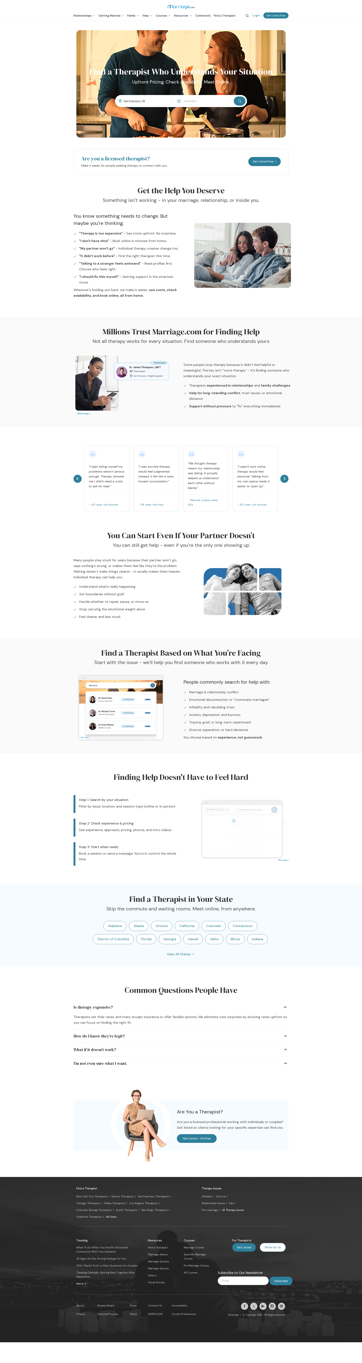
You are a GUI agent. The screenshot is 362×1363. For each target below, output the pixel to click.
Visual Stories (156, 1282)
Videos (152, 1275)
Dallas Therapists (114, 1203)
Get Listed (244, 1247)
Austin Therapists (126, 1210)
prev (78, 479)
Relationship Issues (213, 1203)
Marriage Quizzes (158, 1261)
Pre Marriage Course (196, 1265)
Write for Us (273, 1247)
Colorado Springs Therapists (94, 1210)
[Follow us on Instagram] (272, 1306)
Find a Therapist (86, 1188)
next (284, 479)
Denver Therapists (122, 1196)
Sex (231, 1203)
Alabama (115, 926)
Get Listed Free (275, 15)
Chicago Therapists (88, 1203)
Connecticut (242, 926)
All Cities (111, 1216)
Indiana (257, 939)
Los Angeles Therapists (143, 1203)
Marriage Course (194, 1247)
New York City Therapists (91, 1196)
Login (256, 15)
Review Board (105, 1305)
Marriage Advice (158, 1254)
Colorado (213, 926)
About (80, 1305)
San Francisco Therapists (153, 1196)
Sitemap (233, 1314)
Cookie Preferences (184, 1314)
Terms (133, 1314)
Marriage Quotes (158, 1268)
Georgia (169, 939)
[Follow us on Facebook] (244, 1306)
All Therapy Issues (233, 1210)
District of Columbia (113, 939)
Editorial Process (107, 1314)
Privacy (80, 1314)
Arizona (162, 926)
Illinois (235, 939)
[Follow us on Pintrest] (281, 1306)
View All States (179, 954)
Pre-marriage (210, 1210)
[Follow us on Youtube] (263, 1306)
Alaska (139, 926)
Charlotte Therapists (89, 1216)
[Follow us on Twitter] (253, 1306)
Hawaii (193, 939)
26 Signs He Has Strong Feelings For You (101, 1258)
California (186, 926)
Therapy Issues (211, 1188)
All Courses (191, 1272)
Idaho (214, 939)
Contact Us (155, 1305)
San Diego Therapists (154, 1210)
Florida (146, 939)
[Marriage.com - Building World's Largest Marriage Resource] (181, 7)
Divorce (221, 1196)
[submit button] (239, 101)
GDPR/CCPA (155, 1314)
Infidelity (207, 1196)
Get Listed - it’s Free (197, 1138)
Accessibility (179, 1305)
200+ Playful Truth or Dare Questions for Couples (107, 1265)
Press (133, 1305)
